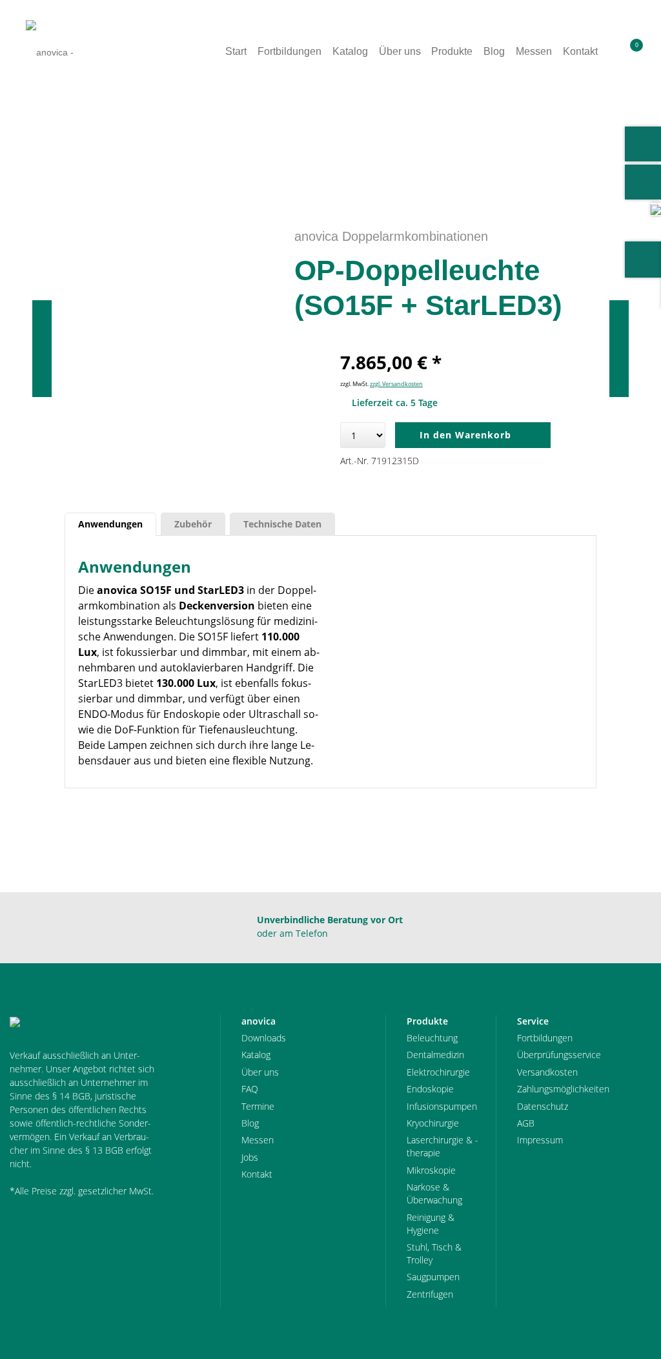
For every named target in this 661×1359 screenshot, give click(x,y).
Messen (257, 1140)
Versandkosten (547, 1072)
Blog (250, 1123)
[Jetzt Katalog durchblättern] (656, 209)
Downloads (263, 1038)
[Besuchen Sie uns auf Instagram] (643, 182)
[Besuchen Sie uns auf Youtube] (643, 144)
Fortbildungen (545, 1038)
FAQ (249, 1089)
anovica (45, 136)
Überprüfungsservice (559, 1054)
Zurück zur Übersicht (588, 136)
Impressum (540, 1140)
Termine (257, 1106)
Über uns (260, 1072)
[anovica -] (50, 52)
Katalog (255, 1054)
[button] (613, 51)
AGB (525, 1123)
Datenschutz (542, 1106)
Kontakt (256, 1174)
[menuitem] (613, 51)
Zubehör (193, 524)
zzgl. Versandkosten (396, 384)
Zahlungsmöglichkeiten (563, 1089)
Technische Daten (282, 524)
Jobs (249, 1157)
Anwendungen (110, 524)
